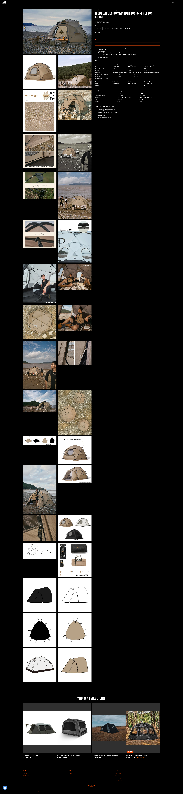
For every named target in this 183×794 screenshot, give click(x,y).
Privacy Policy (118, 773)
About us (25, 773)
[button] (173, 2)
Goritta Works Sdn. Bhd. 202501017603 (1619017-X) (33, 791)
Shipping (97, 22)
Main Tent (99, 28)
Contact (70, 773)
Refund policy (118, 778)
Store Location (26, 775)
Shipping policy (118, 780)
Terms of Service (118, 775)
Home (96, 10)
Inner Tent (128, 28)
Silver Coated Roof (117, 28)
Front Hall (106, 28)
